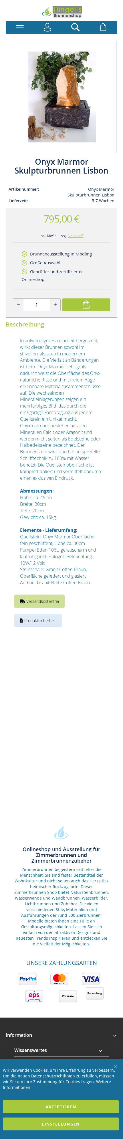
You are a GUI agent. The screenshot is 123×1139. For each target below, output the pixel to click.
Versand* (76, 235)
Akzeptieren (60, 1107)
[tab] (61, 1035)
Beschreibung (25, 324)
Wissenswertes (30, 1050)
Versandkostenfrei (42, 601)
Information (19, 1035)
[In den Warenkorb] (86, 304)
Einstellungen (61, 1124)
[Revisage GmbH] (61, 12)
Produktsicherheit (39, 620)
